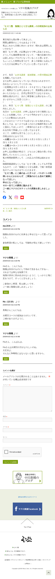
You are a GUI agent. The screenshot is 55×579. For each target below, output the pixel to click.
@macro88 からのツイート (27, 497)
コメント (6, 385)
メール (6, 427)
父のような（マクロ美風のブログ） (16, 555)
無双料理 (47, 208)
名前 (5, 416)
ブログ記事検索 (22, 2)
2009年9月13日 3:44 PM (11, 305)
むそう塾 (16, 547)
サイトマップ (46, 560)
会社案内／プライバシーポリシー (14, 560)
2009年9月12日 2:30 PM (11, 229)
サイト (5, 437)
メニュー (7, 2)
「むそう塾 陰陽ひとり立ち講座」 (29, 105)
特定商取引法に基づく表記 (33, 560)
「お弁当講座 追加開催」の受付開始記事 (32, 75)
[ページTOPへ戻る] (48, 572)
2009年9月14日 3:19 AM (11, 336)
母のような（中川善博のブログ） (16, 551)
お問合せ (27, 563)
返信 (6, 248)
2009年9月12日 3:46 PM (11, 261)
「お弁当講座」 (16, 112)
